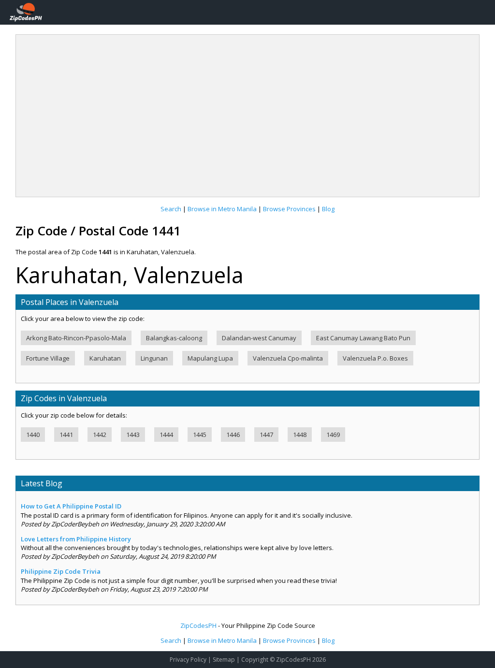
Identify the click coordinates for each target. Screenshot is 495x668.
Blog (328, 208)
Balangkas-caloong (174, 338)
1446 (233, 434)
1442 (99, 434)
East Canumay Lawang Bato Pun (363, 338)
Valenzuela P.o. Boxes (375, 358)
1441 (66, 434)
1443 (133, 434)
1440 (33, 434)
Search (170, 208)
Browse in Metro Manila (222, 208)
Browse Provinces (289, 208)
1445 (199, 434)
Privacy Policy (188, 659)
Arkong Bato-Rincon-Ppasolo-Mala (76, 338)
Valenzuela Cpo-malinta (288, 358)
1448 (299, 434)
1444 (166, 434)
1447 (266, 434)
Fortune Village (48, 358)
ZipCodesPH (198, 625)
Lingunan (154, 358)
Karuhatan (105, 358)
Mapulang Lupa (210, 358)
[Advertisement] (247, 112)
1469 (333, 434)
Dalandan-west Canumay (259, 338)
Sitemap (224, 659)
